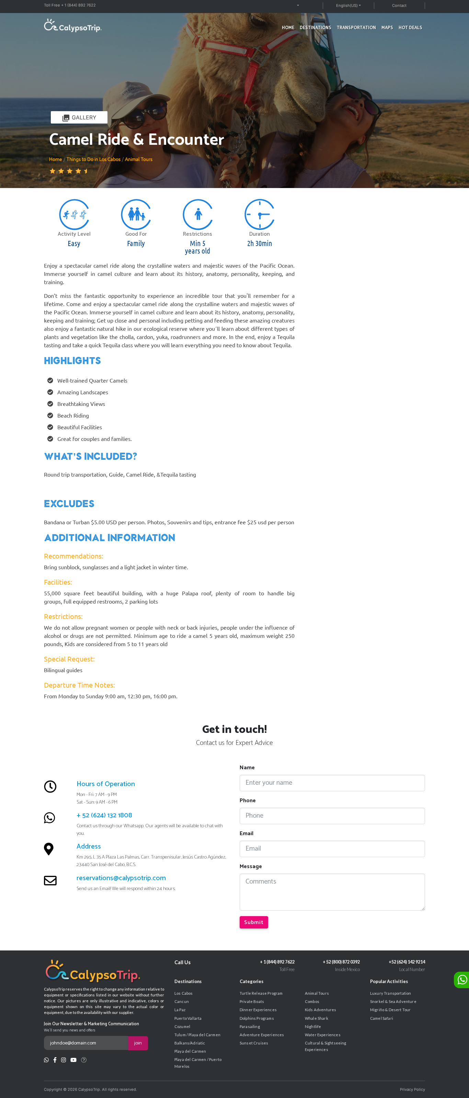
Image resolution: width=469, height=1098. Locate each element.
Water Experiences (323, 1034)
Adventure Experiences (262, 1034)
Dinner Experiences (258, 1009)
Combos (312, 1001)
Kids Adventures (320, 1009)
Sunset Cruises (254, 1043)
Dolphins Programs (257, 1018)
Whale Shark (316, 1018)
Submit (254, 922)
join (138, 1043)
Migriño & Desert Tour (390, 1009)
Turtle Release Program (261, 993)
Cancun (181, 1001)
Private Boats (252, 1001)
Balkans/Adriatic (189, 1043)
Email (246, 834)
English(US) (347, 5)
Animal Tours (138, 158)
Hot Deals (410, 28)
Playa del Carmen (190, 1051)
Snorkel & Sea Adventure (393, 1001)
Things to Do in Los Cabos (94, 158)
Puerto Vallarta (188, 1018)
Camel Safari (381, 1018)
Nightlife (313, 1026)
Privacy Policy (412, 1089)
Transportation (356, 28)
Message (251, 867)
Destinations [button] (315, 28)
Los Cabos (183, 993)
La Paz (179, 1009)
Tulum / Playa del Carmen (197, 1034)
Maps (387, 28)
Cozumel (182, 1026)
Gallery (79, 118)
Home (288, 28)
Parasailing (250, 1026)
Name (247, 768)
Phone (248, 801)
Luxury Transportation (390, 993)
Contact (399, 5)
